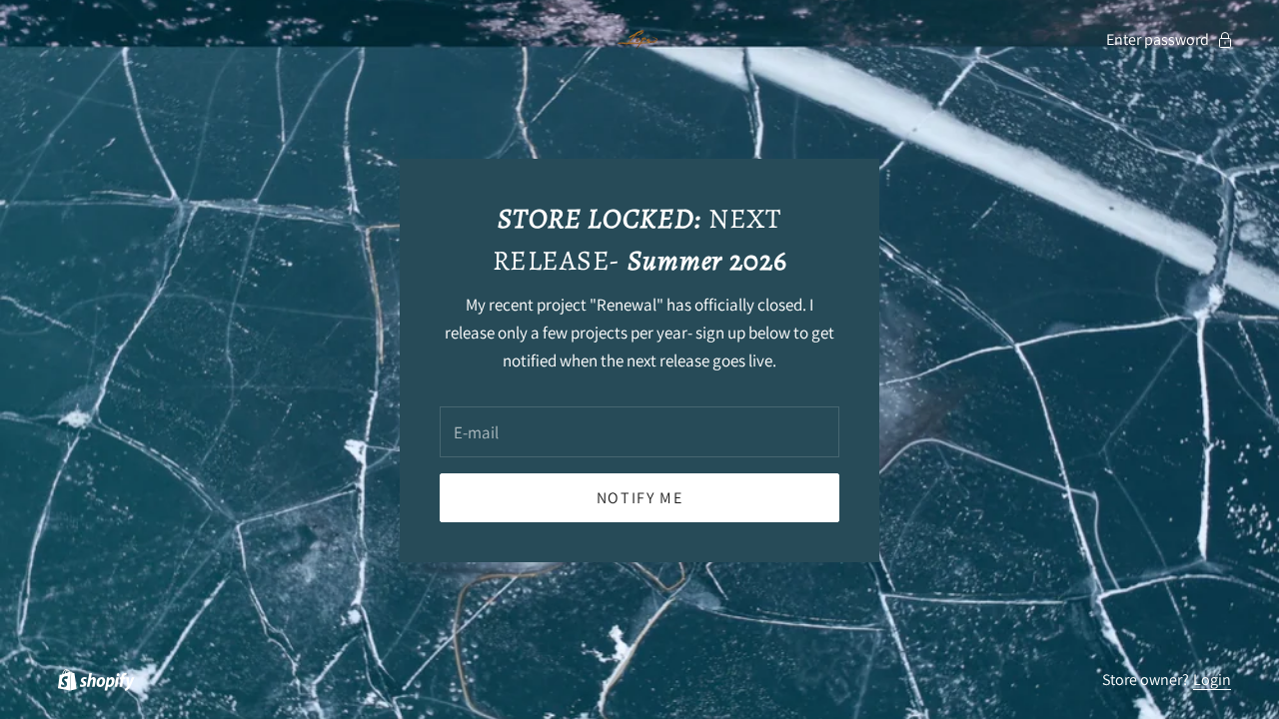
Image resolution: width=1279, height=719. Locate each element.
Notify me (639, 497)
